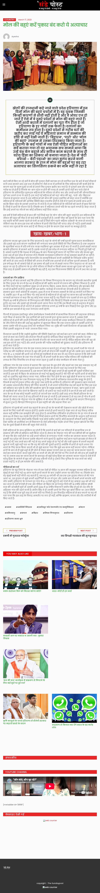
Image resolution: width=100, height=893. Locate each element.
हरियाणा (69, 513)
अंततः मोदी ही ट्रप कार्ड (62, 591)
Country (9, 19)
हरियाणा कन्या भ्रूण (15, 518)
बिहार (35, 513)
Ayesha (15, 36)
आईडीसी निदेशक (25, 507)
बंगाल (24, 513)
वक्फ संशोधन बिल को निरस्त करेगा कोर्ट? (22, 591)
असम (9, 507)
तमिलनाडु (11, 513)
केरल (82, 507)
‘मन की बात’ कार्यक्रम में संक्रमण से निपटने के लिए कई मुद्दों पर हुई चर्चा (24, 681)
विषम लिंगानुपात (52, 513)
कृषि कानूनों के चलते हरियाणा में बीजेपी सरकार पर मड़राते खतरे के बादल (24, 722)
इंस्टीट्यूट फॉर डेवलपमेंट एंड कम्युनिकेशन (56, 507)
